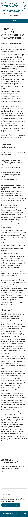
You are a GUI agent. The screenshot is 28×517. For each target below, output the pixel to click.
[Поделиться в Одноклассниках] (10, 450)
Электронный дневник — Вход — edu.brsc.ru (15, 7)
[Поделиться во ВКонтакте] (6, 450)
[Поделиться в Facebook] (3, 450)
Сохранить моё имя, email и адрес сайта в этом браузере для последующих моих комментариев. (13, 499)
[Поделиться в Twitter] (18, 450)
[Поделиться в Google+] (14, 450)
